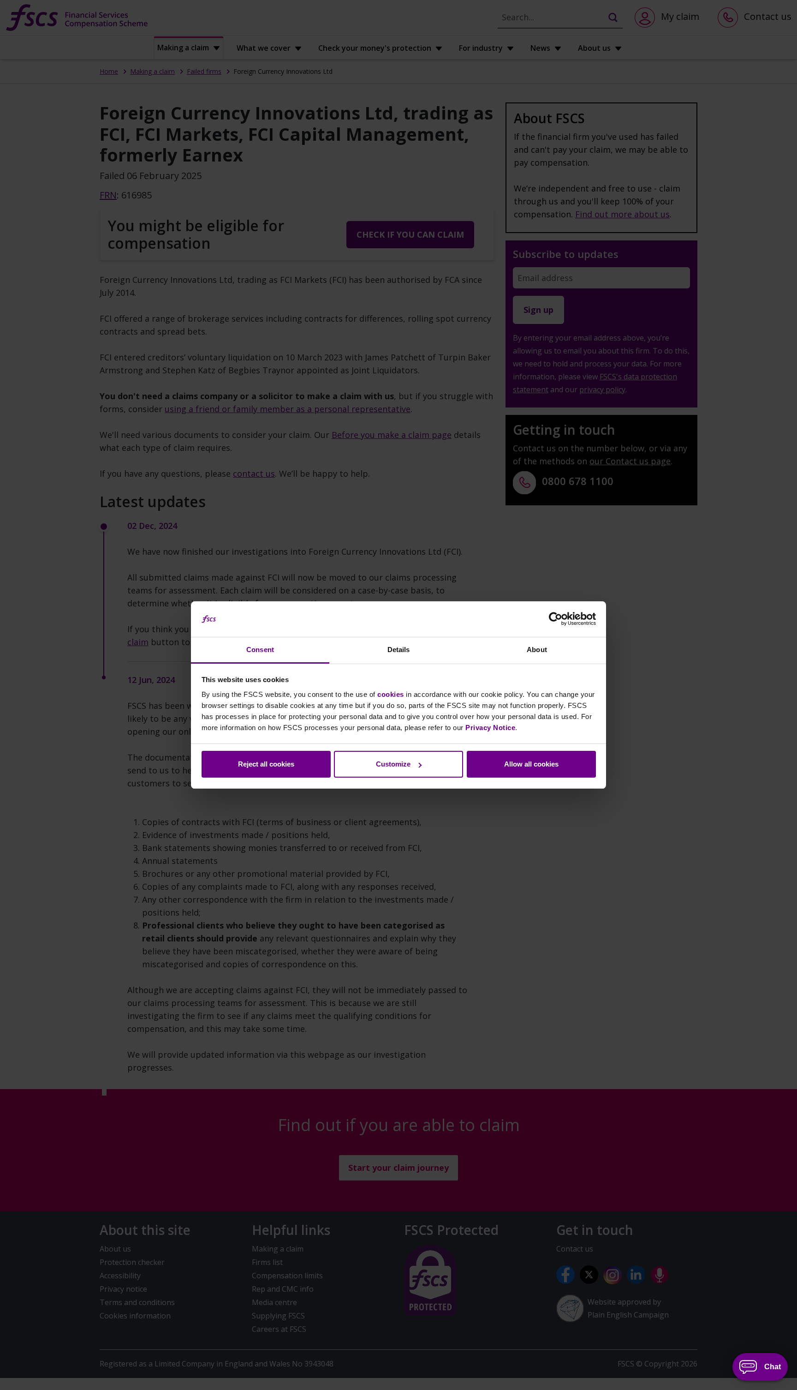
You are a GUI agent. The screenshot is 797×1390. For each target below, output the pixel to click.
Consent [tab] (260, 649)
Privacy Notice (490, 727)
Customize (393, 764)
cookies (390, 694)
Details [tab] (398, 649)
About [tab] (537, 649)
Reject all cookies (266, 764)
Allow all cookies (531, 764)
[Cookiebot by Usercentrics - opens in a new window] (555, 619)
